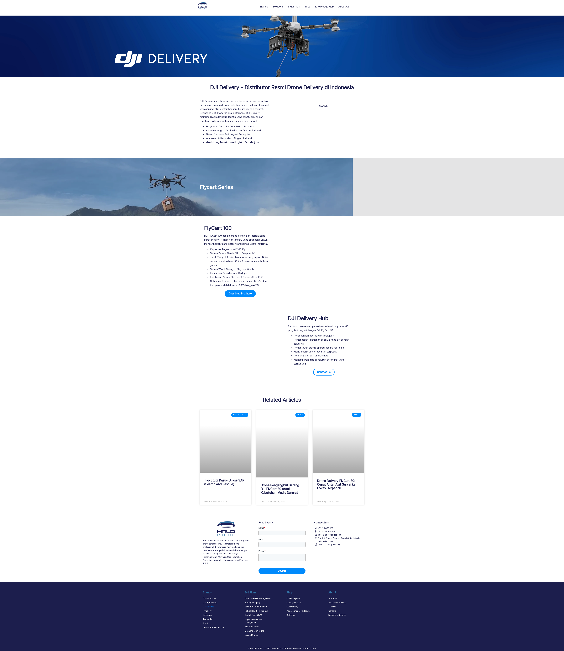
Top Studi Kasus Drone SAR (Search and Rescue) (224, 482)
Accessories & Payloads (298, 611)
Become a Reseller (337, 615)
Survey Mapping (252, 602)
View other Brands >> (213, 627)
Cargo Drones (251, 635)
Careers (332, 611)
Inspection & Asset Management (254, 621)
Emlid (205, 623)
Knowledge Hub (324, 6)
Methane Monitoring (254, 631)
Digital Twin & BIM (253, 615)
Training (332, 606)
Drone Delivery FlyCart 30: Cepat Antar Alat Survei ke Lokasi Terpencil (336, 484)
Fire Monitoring (252, 626)
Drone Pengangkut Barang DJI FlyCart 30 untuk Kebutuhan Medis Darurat (280, 488)
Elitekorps (207, 615)
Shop (307, 6)
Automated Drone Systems (258, 598)
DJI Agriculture (210, 602)
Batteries (291, 615)
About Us (343, 6)
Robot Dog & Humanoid (256, 611)
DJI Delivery (208, 606)
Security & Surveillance (256, 606)
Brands (264, 6)
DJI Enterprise (209, 598)
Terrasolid (208, 619)
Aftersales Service (337, 602)
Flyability (207, 611)
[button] (323, 100)
